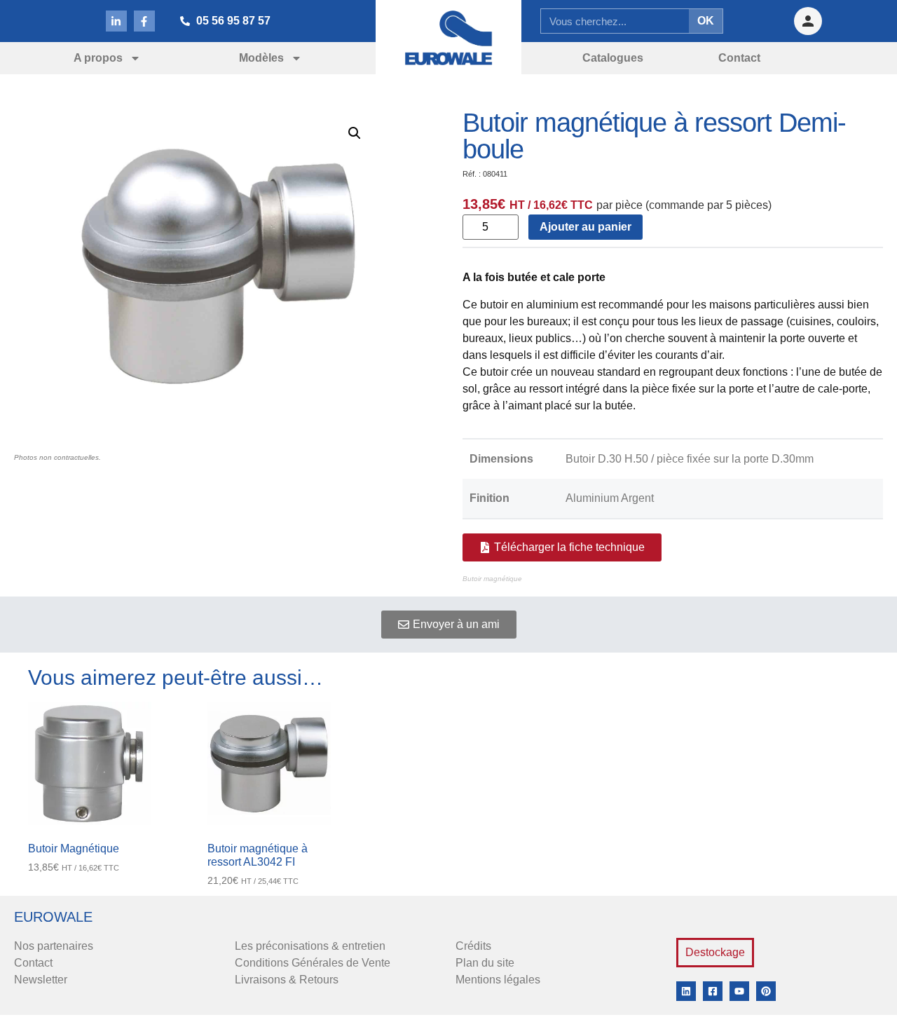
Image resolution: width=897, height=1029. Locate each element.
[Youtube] (739, 991)
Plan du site (485, 963)
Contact (33, 963)
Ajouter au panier (585, 227)
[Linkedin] (686, 991)
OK (705, 21)
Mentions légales (498, 980)
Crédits (473, 946)
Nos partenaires (53, 946)
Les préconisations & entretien (310, 946)
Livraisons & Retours (286, 980)
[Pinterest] (766, 991)
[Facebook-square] (713, 991)
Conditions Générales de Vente (312, 963)
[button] (354, 133)
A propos (98, 58)
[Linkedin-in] (116, 21)
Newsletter (40, 980)
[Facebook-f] (144, 21)
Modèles (261, 58)
